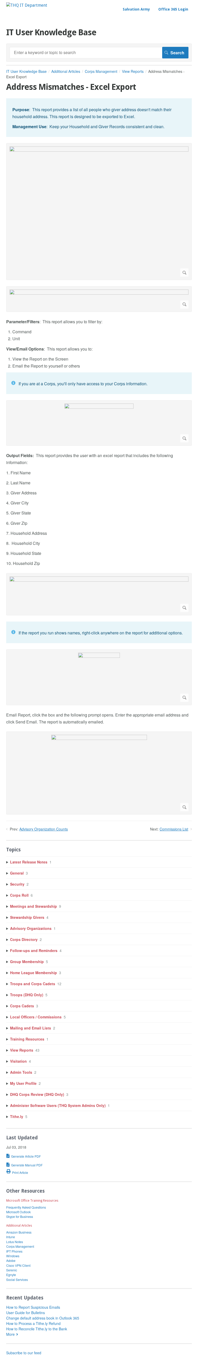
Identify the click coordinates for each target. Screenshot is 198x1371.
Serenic (11, 1270)
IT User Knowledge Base (26, 71)
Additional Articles (65, 71)
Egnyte (11, 1274)
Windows (12, 1256)
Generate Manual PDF (27, 1165)
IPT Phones (14, 1251)
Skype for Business (19, 1216)
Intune (10, 1237)
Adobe (10, 1260)
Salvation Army (136, 9)
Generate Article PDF (26, 1156)
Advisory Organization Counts (43, 829)
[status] (99, 117)
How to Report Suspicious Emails (33, 1307)
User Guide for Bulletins (25, 1312)
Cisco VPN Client (18, 1265)
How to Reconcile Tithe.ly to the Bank (36, 1328)
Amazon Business (18, 1232)
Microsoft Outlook (18, 1212)
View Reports (133, 71)
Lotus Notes (14, 1241)
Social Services (17, 1279)
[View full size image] (99, 211)
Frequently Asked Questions (26, 1207)
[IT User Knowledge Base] (26, 5)
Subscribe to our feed (23, 1352)
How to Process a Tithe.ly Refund (33, 1323)
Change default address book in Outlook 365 (42, 1318)
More (10, 1334)
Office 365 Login (173, 9)
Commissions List (174, 829)
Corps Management (101, 71)
